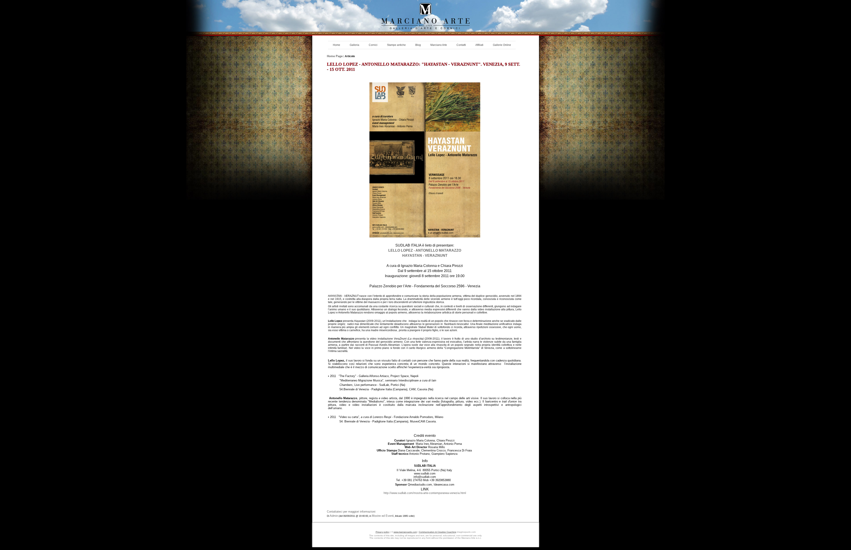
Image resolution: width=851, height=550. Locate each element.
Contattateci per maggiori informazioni (351, 511)
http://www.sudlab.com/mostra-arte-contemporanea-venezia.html (425, 493)
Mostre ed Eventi (383, 515)
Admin (334, 515)
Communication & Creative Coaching (437, 532)
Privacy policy (382, 532)
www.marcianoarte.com (405, 532)
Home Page (335, 56)
